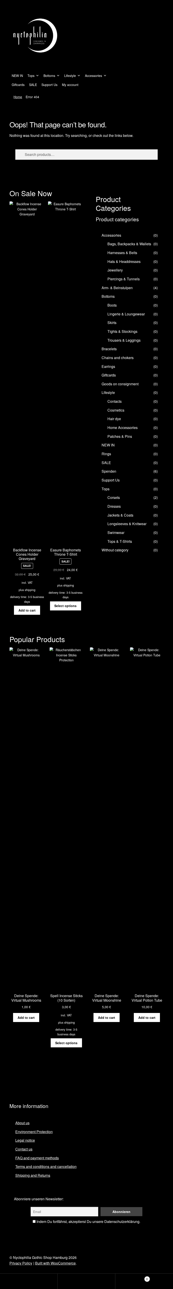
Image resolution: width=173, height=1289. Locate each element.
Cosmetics (115, 410)
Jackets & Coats (120, 515)
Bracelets (109, 348)
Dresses (114, 506)
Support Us (49, 84)
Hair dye (114, 418)
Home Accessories (122, 427)
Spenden (109, 471)
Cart (131, 1277)
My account (70, 84)
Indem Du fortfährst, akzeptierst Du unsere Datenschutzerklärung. (88, 1221)
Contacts (114, 401)
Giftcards (18, 84)
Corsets (113, 497)
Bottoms (49, 75)
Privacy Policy (20, 1263)
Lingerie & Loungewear (126, 314)
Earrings (108, 366)
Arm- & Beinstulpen (117, 287)
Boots (112, 305)
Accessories (93, 75)
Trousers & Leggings (124, 340)
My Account (29, 1281)
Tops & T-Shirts (119, 541)
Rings (106, 453)
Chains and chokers (118, 357)
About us (22, 1122)
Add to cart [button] (27, 610)
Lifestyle (70, 75)
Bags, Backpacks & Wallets (129, 243)
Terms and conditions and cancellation (46, 1166)
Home (18, 97)
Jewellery (115, 270)
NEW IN (17, 75)
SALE (33, 84)
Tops (30, 75)
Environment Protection (34, 1131)
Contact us (23, 1149)
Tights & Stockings (122, 331)
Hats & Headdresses (124, 261)
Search (86, 1281)
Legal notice (25, 1140)
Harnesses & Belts (122, 252)
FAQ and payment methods (37, 1157)
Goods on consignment (120, 383)
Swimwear (115, 532)
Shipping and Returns (32, 1175)
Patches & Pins (119, 436)
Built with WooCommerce (55, 1263)
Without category (115, 550)
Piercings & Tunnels (123, 278)
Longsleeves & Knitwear (126, 523)
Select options (65, 605)
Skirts (111, 322)
